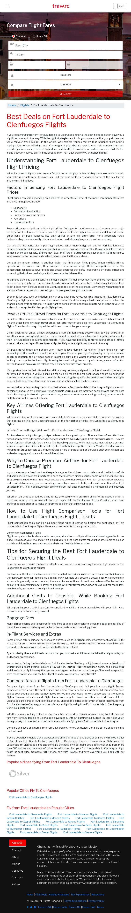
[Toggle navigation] (7, 6)
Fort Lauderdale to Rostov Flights (94, 818)
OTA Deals (41, 894)
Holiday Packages (59, 894)
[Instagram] (35, 907)
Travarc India (60, 907)
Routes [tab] (16, 863)
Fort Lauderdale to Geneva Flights (82, 832)
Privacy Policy (96, 900)
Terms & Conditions (75, 900)
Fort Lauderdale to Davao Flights (39, 832)
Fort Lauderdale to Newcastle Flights (30, 814)
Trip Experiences (80, 894)
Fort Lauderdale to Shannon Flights (77, 814)
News (30, 894)
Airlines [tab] (16, 884)
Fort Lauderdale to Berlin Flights (81, 825)
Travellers (65, 74)
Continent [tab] (17, 877)
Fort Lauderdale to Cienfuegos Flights (31, 797)
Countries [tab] (17, 870)
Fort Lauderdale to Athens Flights (65, 821)
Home (12, 105)
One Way (21, 36)
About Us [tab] (17, 842)
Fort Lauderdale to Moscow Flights (50, 818)
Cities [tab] (15, 857)
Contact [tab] (16, 850)
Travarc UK (74, 907)
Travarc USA (45, 907)
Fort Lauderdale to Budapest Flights (58, 828)
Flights (24, 105)
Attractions (97, 894)
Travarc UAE (88, 907)
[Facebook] (27, 907)
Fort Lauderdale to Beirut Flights (39, 825)
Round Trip (42, 36)
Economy (65, 84)
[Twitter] (31, 907)
